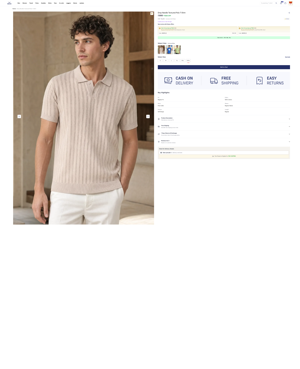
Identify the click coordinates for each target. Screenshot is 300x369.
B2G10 (243, 33)
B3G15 (163, 33)
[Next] (148, 116)
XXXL (188, 61)
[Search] (276, 3)
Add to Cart (224, 67)
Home (14, 8)
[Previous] (19, 116)
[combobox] (267, 3)
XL (177, 60)
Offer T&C (234, 33)
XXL (183, 60)
